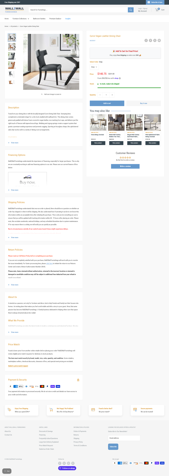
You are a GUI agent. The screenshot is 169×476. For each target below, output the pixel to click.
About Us (8, 431)
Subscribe (113, 447)
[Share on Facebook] (146, 40)
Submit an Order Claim (46, 449)
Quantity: (93, 95)
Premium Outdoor (55, 19)
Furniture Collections (20, 19)
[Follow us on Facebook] (59, 463)
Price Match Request (46, 445)
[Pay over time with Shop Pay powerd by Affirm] (27, 172)
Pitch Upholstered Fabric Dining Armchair (152, 135)
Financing (42, 435)
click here (49, 263)
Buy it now (143, 103)
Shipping (76, 438)
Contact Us (8, 435)
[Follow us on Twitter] (64, 463)
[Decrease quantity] (100, 94)
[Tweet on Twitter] (154, 40)
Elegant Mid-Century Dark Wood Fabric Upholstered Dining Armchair (133, 137)
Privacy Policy (78, 442)
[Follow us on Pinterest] (72, 463)
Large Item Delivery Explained (49, 442)
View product (98, 143)
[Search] (131, 9)
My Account (142, 11)
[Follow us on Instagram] (68, 463)
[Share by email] (159, 40)
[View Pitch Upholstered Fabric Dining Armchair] (152, 122)
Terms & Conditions (80, 445)
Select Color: (96, 62)
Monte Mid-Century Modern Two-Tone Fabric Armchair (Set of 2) (116, 137)
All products (14, 26)
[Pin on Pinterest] (150, 40)
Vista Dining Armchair (97, 135)
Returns (76, 435)
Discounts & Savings (46, 431)
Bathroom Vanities (39, 19)
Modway (92, 40)
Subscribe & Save (156, 2)
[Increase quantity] (112, 94)
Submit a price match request (18, 366)
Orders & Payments (80, 431)
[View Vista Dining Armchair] (98, 122)
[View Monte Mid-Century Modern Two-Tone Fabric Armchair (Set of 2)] (116, 122)
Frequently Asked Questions (48, 438)
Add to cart (107, 103)
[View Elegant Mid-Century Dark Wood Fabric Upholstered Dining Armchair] (134, 122)
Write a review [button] (125, 166)
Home (7, 19)
